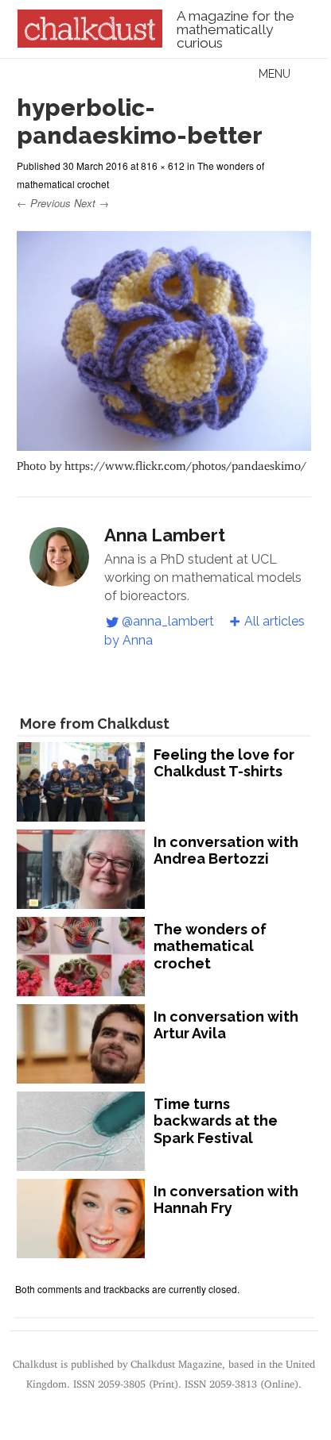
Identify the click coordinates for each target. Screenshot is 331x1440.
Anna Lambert (164, 535)
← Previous (44, 202)
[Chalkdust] (90, 43)
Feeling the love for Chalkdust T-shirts (224, 763)
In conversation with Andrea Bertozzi (226, 851)
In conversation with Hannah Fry (226, 1200)
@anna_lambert (168, 621)
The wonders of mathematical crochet (210, 946)
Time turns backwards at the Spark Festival (216, 1120)
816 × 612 (163, 165)
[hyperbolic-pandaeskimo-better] (163, 443)
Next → (91, 202)
